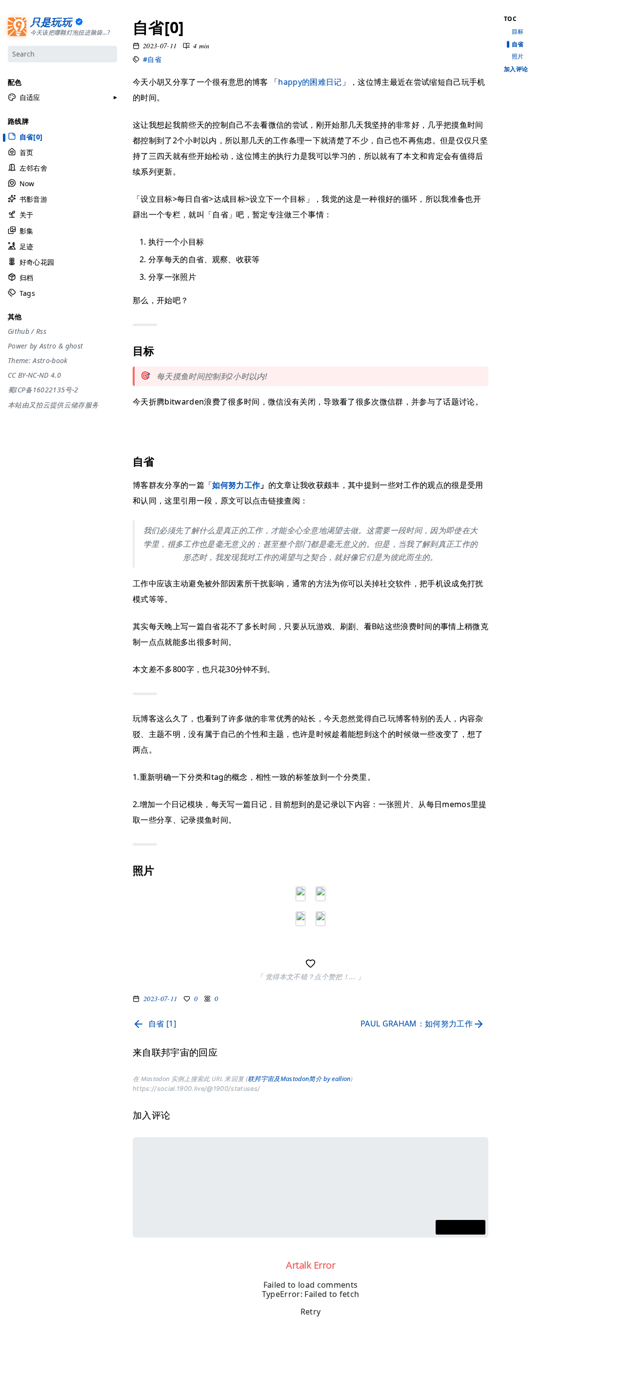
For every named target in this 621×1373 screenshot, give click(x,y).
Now (27, 183)
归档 (26, 277)
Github (18, 331)
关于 (26, 214)
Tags (27, 293)
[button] (24, 97)
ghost (74, 346)
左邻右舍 (33, 168)
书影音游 (33, 199)
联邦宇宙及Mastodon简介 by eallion (299, 1078)
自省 (518, 44)
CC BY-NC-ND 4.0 (34, 375)
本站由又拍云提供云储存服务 (53, 405)
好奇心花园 (37, 262)
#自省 (152, 59)
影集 (26, 230)
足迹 (26, 246)
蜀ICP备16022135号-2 (43, 390)
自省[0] (31, 136)
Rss (41, 331)
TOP (509, 1354)
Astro (48, 346)
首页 (26, 152)
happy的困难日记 (309, 82)
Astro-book (50, 361)
